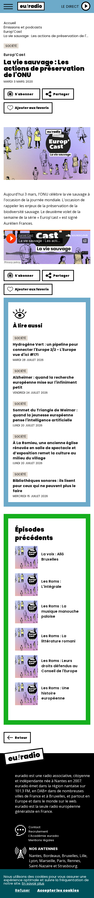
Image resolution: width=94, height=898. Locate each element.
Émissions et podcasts (23, 27)
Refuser (22, 890)
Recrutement (38, 831)
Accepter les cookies (58, 890)
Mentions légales (41, 840)
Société (11, 46)
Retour (21, 737)
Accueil (10, 22)
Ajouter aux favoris (32, 108)
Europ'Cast (13, 31)
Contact (34, 827)
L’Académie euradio (44, 836)
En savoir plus (33, 883)
